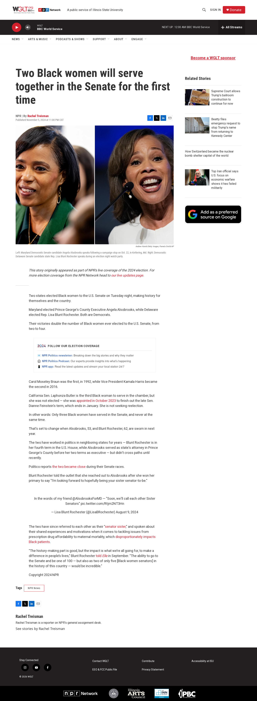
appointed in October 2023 (96, 401)
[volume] (28, 27)
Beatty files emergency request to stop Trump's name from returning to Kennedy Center (225, 127)
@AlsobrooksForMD (87, 498)
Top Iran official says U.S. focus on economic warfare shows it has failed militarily (224, 179)
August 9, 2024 (127, 512)
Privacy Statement (153, 669)
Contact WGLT (100, 661)
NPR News (34, 588)
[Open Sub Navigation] (22, 39)
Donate (235, 10)
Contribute (148, 661)
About (118, 39)
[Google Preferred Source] (213, 214)
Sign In (215, 9)
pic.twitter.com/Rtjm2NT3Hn (102, 504)
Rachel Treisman (38, 116)
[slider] (33, 27)
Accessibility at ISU (203, 661)
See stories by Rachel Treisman (40, 628)
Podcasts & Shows (70, 39)
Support (99, 39)
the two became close (69, 467)
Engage (137, 39)
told (101, 556)
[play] (17, 27)
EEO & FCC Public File (104, 669)
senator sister (115, 527)
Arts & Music (38, 39)
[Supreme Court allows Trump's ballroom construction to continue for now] (197, 97)
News (16, 39)
